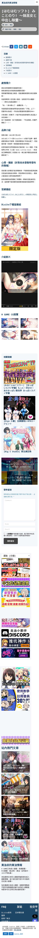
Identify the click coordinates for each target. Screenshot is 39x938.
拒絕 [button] (11, 933)
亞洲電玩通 (19, 912)
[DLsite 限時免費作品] (15, 744)
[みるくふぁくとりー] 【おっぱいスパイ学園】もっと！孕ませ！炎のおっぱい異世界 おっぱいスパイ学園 (19, 389)
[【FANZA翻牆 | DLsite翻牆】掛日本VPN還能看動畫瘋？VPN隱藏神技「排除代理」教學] (15, 576)
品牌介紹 (9, 60)
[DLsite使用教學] (15, 710)
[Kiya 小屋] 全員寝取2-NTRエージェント (19, 422)
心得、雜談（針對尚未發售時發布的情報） (20, 63)
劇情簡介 (9, 57)
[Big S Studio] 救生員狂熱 (17, 451)
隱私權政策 (17, 930)
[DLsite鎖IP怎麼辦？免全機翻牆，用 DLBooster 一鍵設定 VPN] (15, 566)
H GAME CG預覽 (12, 73)
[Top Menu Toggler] (37, 2)
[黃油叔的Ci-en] (15, 647)
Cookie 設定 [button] (18, 934)
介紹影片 (9, 70)
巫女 (20, 29)
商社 (11, 25)
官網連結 (9, 65)
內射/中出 (8, 29)
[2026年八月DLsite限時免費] (15, 688)
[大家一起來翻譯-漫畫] (15, 596)
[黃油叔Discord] (15, 637)
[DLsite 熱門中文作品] (15, 606)
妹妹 (15, 29)
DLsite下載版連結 (12, 68)
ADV (6, 25)
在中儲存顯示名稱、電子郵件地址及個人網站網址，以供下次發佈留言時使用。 (19, 535)
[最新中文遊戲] (15, 586)
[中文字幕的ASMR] (15, 627)
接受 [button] (5, 933)
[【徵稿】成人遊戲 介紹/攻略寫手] (15, 657)
